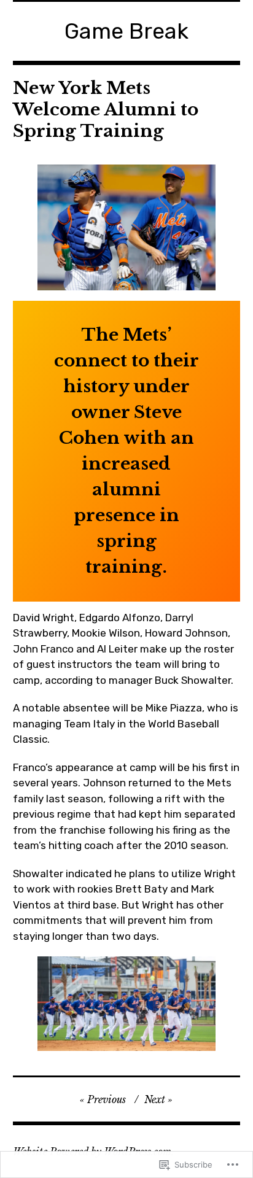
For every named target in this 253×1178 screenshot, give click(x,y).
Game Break (126, 31)
